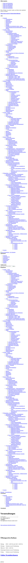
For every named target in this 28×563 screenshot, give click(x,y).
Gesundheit (8, 55)
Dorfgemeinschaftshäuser (11, 127)
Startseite (5, 18)
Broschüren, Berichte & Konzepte (15, 151)
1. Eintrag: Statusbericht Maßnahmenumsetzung (16, 204)
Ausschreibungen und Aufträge (12, 160)
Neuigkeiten (8, 82)
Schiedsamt (8, 106)
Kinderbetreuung (9, 44)
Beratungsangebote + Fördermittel (15, 226)
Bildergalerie (13, 63)
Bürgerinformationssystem (13, 91)
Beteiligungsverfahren (12, 142)
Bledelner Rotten (11, 212)
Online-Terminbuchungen (9, 555)
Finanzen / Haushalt (10, 89)
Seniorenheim (11, 70)
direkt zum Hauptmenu (8, 5)
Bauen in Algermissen (10, 138)
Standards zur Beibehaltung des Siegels (16, 78)
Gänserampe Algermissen (16, 118)
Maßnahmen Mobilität (15, 191)
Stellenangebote (9, 111)
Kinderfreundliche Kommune (12, 75)
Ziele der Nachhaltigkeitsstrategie (15, 186)
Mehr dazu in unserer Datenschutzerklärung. (11, 13)
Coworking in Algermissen (13, 154)
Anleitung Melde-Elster (13, 159)
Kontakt (7, 23)
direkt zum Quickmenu (8, 3)
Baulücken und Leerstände (11, 145)
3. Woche (15, 246)
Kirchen (7, 128)
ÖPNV (7, 135)
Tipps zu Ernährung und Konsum (15, 209)
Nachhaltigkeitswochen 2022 (17, 243)
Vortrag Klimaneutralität (16, 182)
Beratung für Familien (12, 43)
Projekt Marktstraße (12, 165)
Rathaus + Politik (6, 81)
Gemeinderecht (14, 100)
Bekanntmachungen (10, 110)
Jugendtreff (10, 117)
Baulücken (10, 146)
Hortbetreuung (11, 48)
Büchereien (8, 132)
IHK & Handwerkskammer (14, 153)
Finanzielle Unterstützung (13, 34)
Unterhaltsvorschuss (15, 39)
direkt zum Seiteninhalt (8, 7)
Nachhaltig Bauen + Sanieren (12, 225)
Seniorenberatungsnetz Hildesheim (15, 72)
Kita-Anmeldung (9, 30)
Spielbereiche (8, 54)
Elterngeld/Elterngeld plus (16, 35)
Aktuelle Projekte (11, 144)
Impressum (8, 20)
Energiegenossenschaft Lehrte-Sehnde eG (17, 219)
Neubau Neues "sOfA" (13, 65)
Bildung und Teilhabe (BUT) (17, 41)
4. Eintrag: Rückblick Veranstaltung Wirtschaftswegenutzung (18, 197)
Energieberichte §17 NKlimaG (12, 236)
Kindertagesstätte (11, 64)
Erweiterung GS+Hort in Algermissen (16, 53)
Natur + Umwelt (9, 210)
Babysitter (10, 49)
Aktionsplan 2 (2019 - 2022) (14, 77)
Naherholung (8, 134)
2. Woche (15, 245)
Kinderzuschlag (14, 40)
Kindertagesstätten (12, 46)
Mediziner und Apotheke (13, 57)
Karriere (5, 250)
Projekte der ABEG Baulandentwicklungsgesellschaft (12, 162)
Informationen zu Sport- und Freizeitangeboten (15, 79)
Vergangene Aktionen (12, 238)
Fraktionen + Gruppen (15, 95)
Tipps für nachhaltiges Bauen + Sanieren (16, 229)
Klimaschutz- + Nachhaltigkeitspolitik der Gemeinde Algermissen (16, 177)
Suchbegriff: (3, 516)
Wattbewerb (10, 217)
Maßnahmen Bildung (15, 188)
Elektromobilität (11, 231)
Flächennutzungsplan (12, 141)
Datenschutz (8, 22)
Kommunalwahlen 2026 (13, 104)
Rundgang (13, 62)
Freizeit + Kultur (6, 112)
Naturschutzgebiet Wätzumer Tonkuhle (16, 214)
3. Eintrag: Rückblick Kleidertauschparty (15, 199)
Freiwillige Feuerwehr (10, 107)
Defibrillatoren (11, 56)
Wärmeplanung (9, 224)
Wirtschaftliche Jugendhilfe (16, 42)
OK (1, 15)
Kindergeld (13, 37)
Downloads (8, 109)
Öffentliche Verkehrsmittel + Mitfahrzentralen (17, 233)
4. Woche (15, 247)
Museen (7, 131)
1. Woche (15, 244)
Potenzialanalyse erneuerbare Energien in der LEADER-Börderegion (17, 221)
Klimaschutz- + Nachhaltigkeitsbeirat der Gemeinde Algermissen (16, 179)
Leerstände (10, 147)
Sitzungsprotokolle (15, 99)
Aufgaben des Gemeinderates (14, 102)
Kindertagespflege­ (12, 47)
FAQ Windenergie (12, 223)
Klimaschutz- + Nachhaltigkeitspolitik (13, 175)
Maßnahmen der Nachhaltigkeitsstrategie (16, 187)
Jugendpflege (8, 50)
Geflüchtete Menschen (10, 74)
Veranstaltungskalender (13, 67)
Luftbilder (10, 88)
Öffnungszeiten (9, 84)
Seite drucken (12, 525)
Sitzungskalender (14, 96)
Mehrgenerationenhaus (13, 60)
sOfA (7, 58)
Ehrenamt (8, 126)
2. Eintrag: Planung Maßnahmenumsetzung (16, 202)
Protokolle (13, 181)
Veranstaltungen (9, 19)
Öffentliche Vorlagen (15, 98)
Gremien (13, 93)
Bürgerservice (8, 83)
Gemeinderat (13, 92)
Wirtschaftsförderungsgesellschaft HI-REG (17, 152)
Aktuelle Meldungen (10, 158)
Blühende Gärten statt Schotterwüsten (16, 228)
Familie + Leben (6, 29)
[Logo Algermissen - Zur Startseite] (8, 252)
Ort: (1, 518)
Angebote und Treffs (15, 61)
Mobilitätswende (9, 230)
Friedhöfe (10, 130)
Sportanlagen (8, 133)
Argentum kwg (11, 71)
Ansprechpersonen (9, 85)
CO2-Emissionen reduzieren (11, 205)
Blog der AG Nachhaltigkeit (14, 195)
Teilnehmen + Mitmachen (11, 237)
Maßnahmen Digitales (15, 189)
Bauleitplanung (9, 139)
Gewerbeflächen (11, 155)
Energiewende (9, 215)
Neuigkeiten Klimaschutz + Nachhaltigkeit (14, 174)
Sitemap (7, 25)
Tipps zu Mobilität (12, 208)
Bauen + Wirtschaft (7, 137)
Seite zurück (3, 525)
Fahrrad (10, 232)
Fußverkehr (10, 235)
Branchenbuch (9, 156)
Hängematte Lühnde (15, 119)
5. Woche (15, 249)
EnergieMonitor (11, 216)
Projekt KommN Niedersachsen (12, 184)
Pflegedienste (11, 69)
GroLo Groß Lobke (15, 120)
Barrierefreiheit (9, 21)
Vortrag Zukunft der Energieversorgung (19, 183)
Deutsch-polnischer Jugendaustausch (15, 124)
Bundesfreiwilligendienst (13, 123)
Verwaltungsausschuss (13, 103)
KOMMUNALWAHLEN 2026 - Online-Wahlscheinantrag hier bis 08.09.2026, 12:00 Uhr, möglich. (16, 27)
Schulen (7, 51)
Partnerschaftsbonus (15, 36)
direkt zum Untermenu (7, 6)
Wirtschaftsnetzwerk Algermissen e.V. (16, 149)
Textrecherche (14, 97)
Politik (7, 90)
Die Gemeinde (9, 86)
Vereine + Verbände (10, 125)
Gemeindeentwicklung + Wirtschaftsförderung (15, 148)
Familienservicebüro (12, 33)
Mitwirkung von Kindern (13, 105)
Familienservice (9, 32)
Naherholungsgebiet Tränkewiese (15, 211)
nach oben (8, 525)
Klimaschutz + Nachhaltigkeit (9, 173)
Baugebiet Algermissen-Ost (14, 163)
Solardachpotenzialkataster (13, 218)
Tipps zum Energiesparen (13, 207)
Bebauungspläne (11, 140)
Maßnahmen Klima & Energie (17, 190)
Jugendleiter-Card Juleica (13, 121)
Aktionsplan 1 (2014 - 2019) (14, 76)
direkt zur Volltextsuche (8, 4)
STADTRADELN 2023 (16, 239)
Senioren (7, 68)
